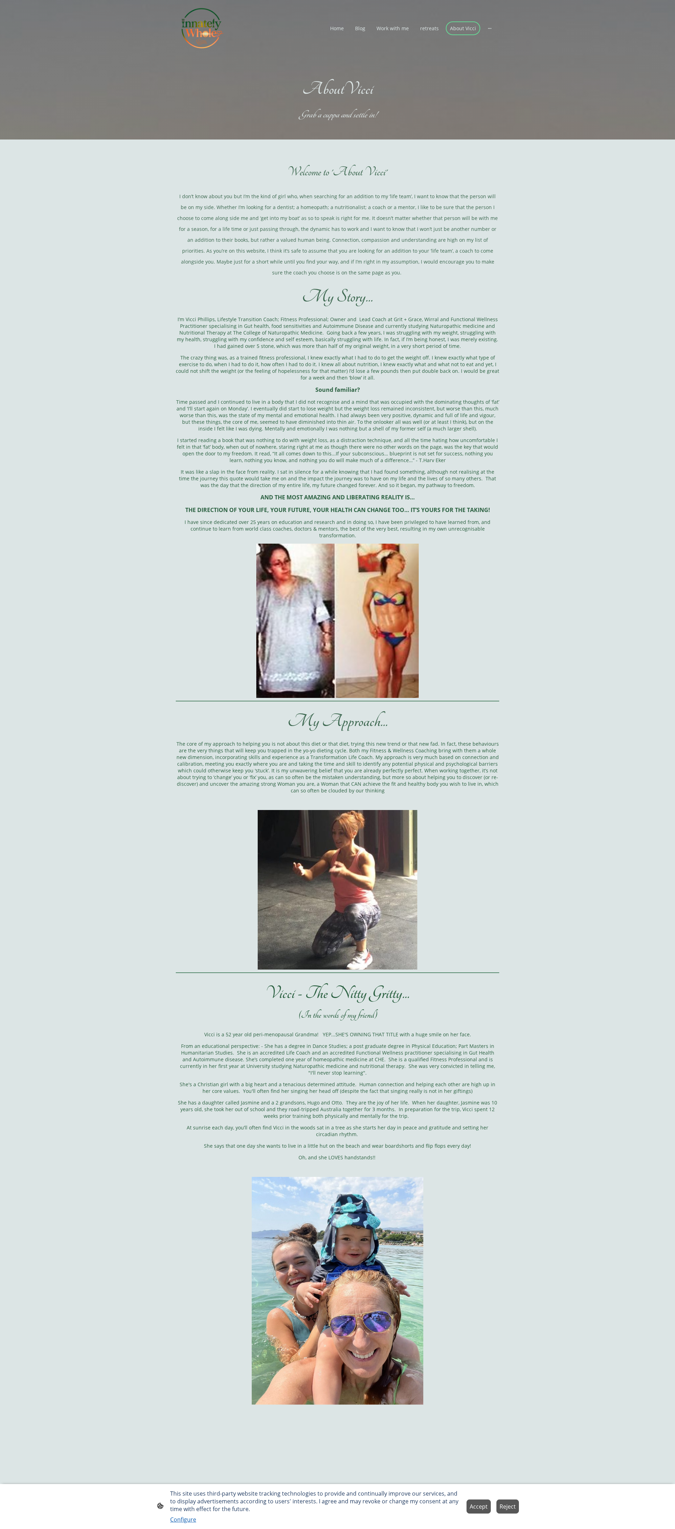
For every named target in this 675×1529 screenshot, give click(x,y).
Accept (479, 1506)
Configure (183, 1519)
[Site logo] (201, 28)
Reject (508, 1506)
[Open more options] (489, 28)
